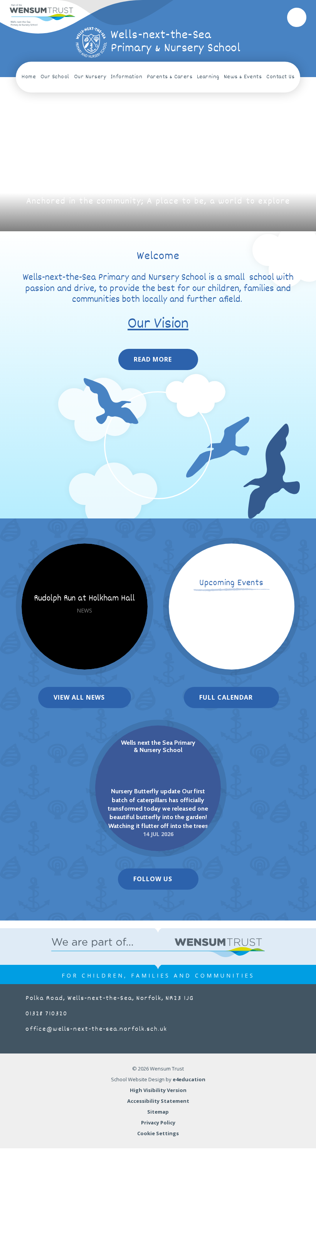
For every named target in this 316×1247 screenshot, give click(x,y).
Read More (153, 359)
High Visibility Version (158, 1090)
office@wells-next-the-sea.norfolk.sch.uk (96, 1029)
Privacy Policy (158, 1122)
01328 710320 (46, 1014)
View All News (79, 697)
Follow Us (152, 879)
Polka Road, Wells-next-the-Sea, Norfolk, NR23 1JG (109, 998)
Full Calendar (226, 697)
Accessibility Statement (158, 1100)
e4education (189, 1079)
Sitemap (158, 1111)
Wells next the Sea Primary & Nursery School (158, 746)
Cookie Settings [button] (158, 1133)
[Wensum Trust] (42, 15)
